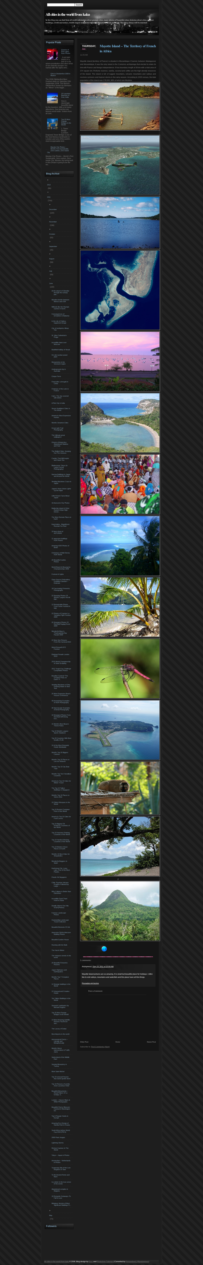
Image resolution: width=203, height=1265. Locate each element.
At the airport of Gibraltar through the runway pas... (60, 292)
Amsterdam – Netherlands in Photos (61, 1161)
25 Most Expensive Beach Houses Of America (61, 694)
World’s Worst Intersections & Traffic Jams (61, 1050)
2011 (49, 197)
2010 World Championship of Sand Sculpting (61, 662)
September (53, 246)
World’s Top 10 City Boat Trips (60, 767)
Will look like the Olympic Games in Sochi (60, 308)
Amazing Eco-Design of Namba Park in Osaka (61, 1124)
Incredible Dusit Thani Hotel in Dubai (59, 899)
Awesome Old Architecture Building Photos (61, 933)
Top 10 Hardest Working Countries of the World (61, 840)
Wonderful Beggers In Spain (59, 862)
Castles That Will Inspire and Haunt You (60, 459)
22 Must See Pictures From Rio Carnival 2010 (61, 641)
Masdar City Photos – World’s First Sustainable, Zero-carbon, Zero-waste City (58, 149)
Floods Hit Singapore (59, 877)
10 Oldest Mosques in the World (61, 803)
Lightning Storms (58, 1143)
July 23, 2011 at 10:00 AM (103, 967)
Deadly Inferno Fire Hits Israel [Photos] (60, 906)
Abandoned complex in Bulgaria (60, 1190)
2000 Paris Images (58, 1137)
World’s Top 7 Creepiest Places (60, 978)
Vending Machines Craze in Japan (61, 482)
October (52, 234)
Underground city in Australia (59, 370)
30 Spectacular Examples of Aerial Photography (61, 709)
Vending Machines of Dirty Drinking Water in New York (61, 686)
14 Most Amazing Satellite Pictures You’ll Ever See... (61, 1021)
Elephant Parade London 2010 (60, 655)
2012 (49, 185)
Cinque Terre (56, 376)
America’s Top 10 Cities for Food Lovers (61, 817)
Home (117, 1042)
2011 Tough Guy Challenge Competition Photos (61, 669)
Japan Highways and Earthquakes (59, 971)
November (53, 222)
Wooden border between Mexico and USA (60, 300)
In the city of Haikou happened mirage (59, 322)
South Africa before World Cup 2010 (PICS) (61, 1131)
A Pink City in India (58, 403)
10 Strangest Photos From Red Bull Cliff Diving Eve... (61, 716)
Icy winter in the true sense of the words (61, 1183)
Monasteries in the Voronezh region (59, 363)
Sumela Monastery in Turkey (59, 1065)
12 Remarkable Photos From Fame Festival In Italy (61, 606)
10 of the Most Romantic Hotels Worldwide (60, 746)
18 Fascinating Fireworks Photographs (61, 589)
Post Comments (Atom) (100, 1047)
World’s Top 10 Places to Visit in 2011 (60, 796)
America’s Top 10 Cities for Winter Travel (61, 782)
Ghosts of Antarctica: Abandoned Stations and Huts (60, 444)
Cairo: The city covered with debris (60, 397)
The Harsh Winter (58, 950)
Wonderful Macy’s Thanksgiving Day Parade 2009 (59, 633)
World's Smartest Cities (60, 423)
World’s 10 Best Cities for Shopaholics (61, 855)
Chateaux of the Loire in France (60, 390)
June (51, 283)
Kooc (91, 1262)
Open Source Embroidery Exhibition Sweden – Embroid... (61, 581)
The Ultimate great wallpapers (58, 436)
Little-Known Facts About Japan (60, 496)
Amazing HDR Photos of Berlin (60, 546)
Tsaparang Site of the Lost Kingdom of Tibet (61, 1168)
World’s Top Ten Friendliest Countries (61, 774)
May (51, 1215)
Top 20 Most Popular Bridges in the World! (60, 1013)
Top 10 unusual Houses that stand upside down (61, 1077)
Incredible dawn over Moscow (59, 343)
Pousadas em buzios (90, 983)
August (52, 259)
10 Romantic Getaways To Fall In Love (61, 1197)
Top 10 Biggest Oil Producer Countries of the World (61, 825)
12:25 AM (84, 55)
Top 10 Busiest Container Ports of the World (61, 810)
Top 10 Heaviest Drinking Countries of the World (61, 833)
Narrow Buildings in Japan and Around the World (61, 475)
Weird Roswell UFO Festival (59, 648)
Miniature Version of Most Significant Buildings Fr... (61, 1204)
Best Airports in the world (60, 1034)
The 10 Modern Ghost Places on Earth (59, 848)
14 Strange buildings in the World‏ (61, 985)
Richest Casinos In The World (60, 1149)
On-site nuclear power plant (60, 356)
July (51, 271)
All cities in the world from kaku (68, 14)
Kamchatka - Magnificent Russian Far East (60, 525)
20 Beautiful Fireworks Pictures (60, 963)
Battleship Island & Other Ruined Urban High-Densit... (60, 510)
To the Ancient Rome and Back (61, 1176)
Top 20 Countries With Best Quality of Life (61, 739)
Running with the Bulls (59, 945)
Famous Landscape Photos (59, 914)
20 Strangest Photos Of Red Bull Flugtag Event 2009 (61, 624)
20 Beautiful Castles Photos (59, 561)
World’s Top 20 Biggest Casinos (60, 753)
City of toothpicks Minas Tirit (60, 329)
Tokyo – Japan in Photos (60, 1155)
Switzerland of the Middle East (60, 1058)
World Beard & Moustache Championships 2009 (61, 568)
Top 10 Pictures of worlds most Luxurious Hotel (61, 1085)
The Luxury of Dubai (59, 1029)
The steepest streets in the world (61, 956)
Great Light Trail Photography (57, 429)
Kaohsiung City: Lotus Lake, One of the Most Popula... (61, 870)
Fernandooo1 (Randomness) (137, 1262)
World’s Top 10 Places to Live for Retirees (60, 760)
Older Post (84, 1042)
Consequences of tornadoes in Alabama (60, 315)
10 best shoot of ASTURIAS (57, 532)
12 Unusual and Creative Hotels (60, 992)
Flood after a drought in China (60, 382)
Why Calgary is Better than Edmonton (61, 892)
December (53, 209)
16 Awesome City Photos (61, 503)
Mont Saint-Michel (58, 1071)
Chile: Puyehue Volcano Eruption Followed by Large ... (60, 884)
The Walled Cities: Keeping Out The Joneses (61, 452)
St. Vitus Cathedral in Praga (59, 336)
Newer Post (151, 1042)
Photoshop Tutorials (105, 1262)
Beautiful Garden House (60, 939)
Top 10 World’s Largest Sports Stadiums (60, 732)
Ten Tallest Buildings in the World (61, 999)
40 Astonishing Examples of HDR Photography (61, 701)
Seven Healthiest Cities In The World (61, 409)
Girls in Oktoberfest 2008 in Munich (60, 74)
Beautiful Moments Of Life (61, 927)
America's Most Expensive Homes (61, 416)
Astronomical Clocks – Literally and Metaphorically (60, 1041)
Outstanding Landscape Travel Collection (60, 921)
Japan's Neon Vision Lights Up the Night (61, 489)
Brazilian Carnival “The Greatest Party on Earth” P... (60, 677)
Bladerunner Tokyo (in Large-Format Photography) (59, 467)
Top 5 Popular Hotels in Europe (60, 1117)
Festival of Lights (58, 574)
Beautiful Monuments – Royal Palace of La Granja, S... (60, 1093)
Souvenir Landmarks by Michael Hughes (60, 1006)
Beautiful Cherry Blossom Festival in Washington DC (61, 1109)
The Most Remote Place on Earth (61, 518)
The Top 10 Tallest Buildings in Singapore (61, 789)
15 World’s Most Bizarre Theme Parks (60, 725)
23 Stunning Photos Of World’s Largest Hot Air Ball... (61, 597)
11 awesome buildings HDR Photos (59, 539)
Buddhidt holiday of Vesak (61, 350)
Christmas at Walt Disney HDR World (61, 553)
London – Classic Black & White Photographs (61, 1101)
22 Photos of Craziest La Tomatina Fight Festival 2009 (61, 615)
